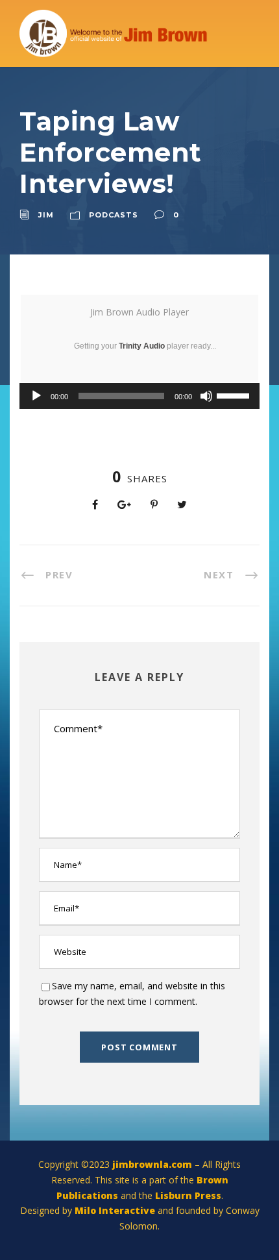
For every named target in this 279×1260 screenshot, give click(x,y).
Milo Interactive (116, 1210)
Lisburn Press (188, 1195)
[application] (139, 396)
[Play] (36, 395)
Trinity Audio (142, 346)
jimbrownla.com (152, 1164)
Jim (46, 214)
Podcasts (113, 214)
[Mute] (206, 395)
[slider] (235, 394)
